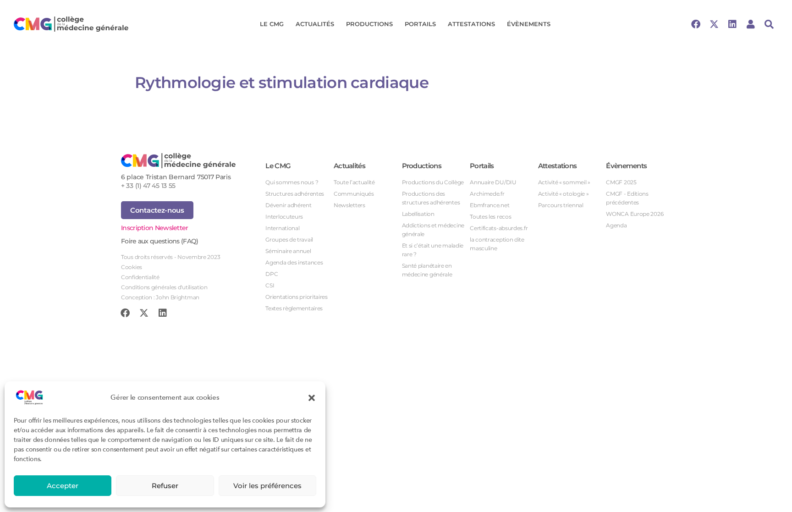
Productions (369, 24)
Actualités (315, 24)
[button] (311, 397)
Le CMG (272, 24)
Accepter (62, 485)
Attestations (471, 24)
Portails (420, 24)
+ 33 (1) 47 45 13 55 (148, 186)
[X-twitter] (714, 24)
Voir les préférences (267, 485)
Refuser (165, 485)
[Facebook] (696, 24)
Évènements (528, 24)
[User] (751, 24)
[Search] (769, 24)
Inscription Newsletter (154, 228)
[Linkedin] (732, 24)
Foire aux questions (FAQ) (159, 241)
